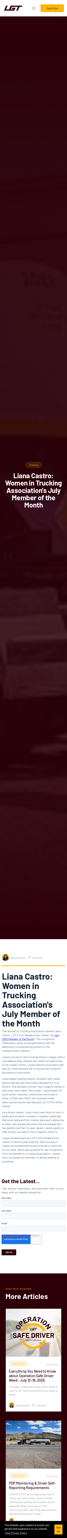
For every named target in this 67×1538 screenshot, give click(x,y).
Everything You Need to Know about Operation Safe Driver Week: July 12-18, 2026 (32, 1375)
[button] (34, 8)
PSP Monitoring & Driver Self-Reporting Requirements (32, 1485)
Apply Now (52, 8)
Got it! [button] (58, 1529)
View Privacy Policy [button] (16, 1533)
